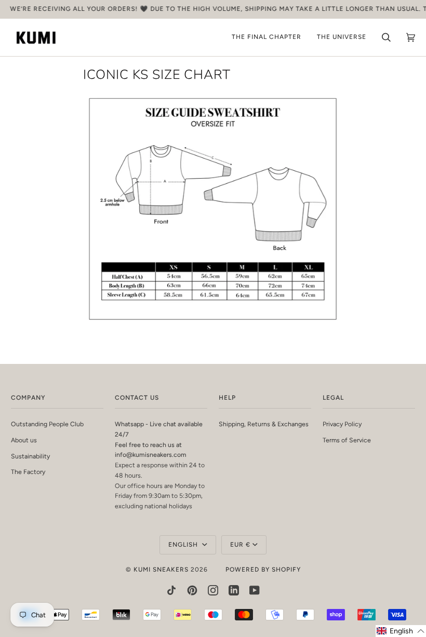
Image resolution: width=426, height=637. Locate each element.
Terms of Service (347, 440)
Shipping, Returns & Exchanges (264, 424)
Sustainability (30, 456)
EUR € (240, 544)
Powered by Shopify (263, 569)
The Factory (28, 472)
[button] (401, 631)
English (184, 544)
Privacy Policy (342, 424)
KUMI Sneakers (161, 569)
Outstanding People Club (47, 424)
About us (24, 440)
